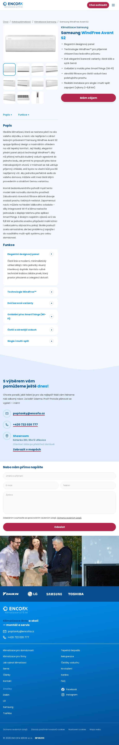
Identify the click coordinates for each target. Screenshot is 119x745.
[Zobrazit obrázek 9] (9, 97)
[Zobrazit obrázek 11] (37, 97)
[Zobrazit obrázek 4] (51, 69)
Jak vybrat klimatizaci (14, 662)
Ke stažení (66, 668)
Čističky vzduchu (70, 662)
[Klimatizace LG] (32, 593)
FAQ (63, 681)
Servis (6, 668)
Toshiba (7, 713)
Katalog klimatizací (21, 21)
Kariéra (64, 674)
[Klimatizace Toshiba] (76, 594)
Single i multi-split (18, 341)
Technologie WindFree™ (21, 291)
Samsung (8, 707)
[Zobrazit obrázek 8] (51, 83)
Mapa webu (95, 729)
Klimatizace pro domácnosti (18, 650)
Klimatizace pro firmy (14, 656)
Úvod (5, 21)
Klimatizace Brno (15, 621)
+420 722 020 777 (16, 637)
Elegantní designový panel (23, 254)
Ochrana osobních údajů (69, 518)
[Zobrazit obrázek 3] (37, 69)
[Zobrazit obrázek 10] (23, 97)
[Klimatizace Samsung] (54, 594)
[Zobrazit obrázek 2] (23, 69)
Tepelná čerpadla (70, 650)
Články (6, 674)
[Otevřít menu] (113, 5)
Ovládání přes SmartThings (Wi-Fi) (26, 316)
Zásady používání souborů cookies (48, 729)
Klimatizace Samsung (45, 21)
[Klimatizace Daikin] (11, 594)
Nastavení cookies (77, 729)
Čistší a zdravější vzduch (22, 329)
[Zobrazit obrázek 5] (9, 83)
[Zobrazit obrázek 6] (23, 83)
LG (4, 700)
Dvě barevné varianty (20, 303)
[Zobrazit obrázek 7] (37, 83)
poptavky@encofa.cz (21, 631)
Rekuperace (67, 656)
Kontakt (7, 681)
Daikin (6, 694)
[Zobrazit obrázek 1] (9, 69)
